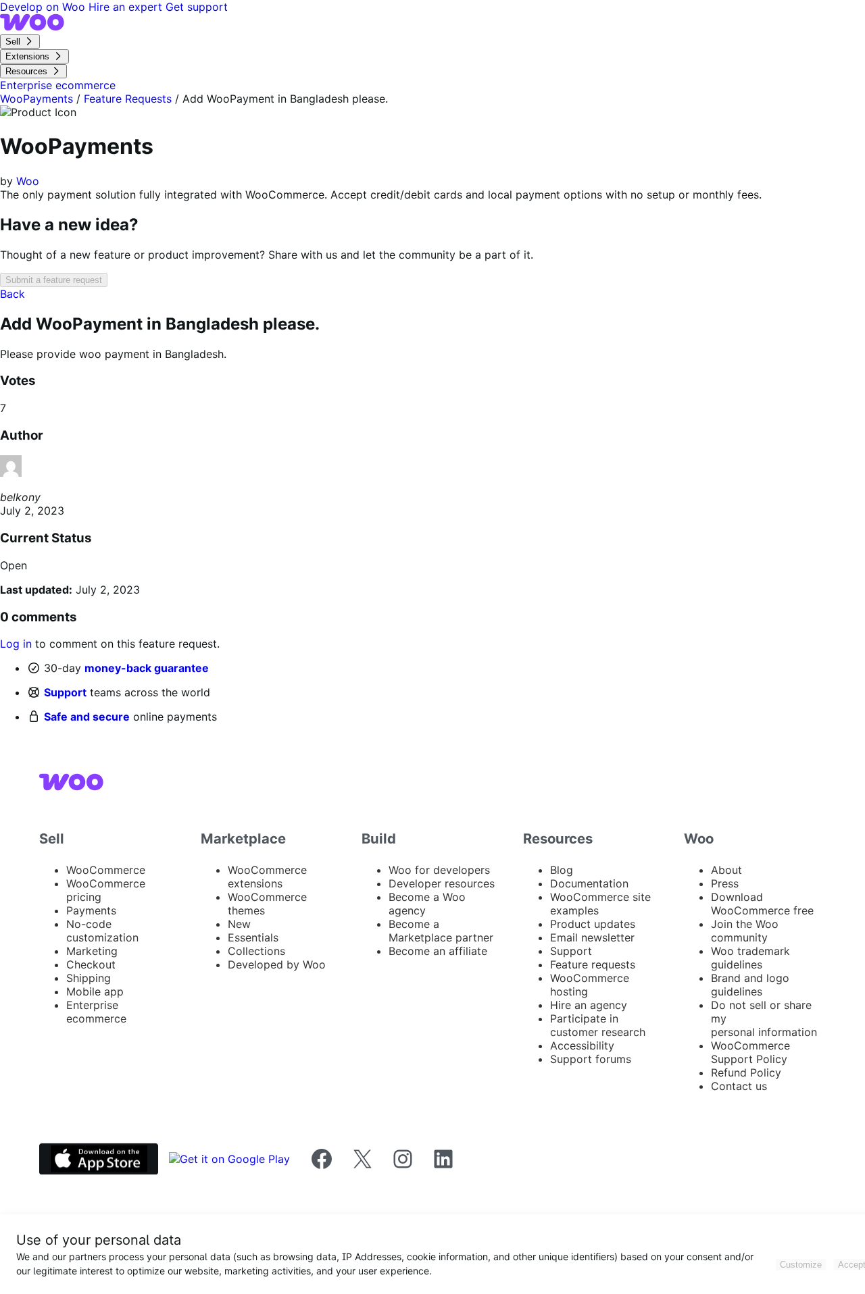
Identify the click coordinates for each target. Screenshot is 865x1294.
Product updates (592, 924)
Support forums (590, 1059)
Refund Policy (746, 1072)
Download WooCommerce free (762, 903)
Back (12, 294)
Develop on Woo (44, 7)
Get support (197, 7)
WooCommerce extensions (267, 876)
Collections (256, 951)
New (239, 924)
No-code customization (102, 930)
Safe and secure (87, 716)
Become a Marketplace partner (441, 930)
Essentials (253, 937)
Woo (27, 181)
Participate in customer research (597, 1025)
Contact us (739, 1086)
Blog (561, 870)
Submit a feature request (53, 280)
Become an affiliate (438, 951)
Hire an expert (127, 7)
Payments (91, 910)
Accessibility (582, 1045)
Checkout (91, 964)
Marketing (92, 951)
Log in (16, 643)
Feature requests (592, 964)
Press (725, 883)
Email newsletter (592, 937)
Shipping (88, 978)
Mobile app (95, 991)
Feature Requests (128, 98)
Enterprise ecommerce (96, 1011)
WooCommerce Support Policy (750, 1052)
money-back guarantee (146, 668)
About (726, 870)
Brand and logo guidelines (750, 984)
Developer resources (442, 883)
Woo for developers (439, 870)
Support (65, 692)
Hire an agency (588, 1005)
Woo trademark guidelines (750, 957)
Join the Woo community (744, 930)
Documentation (589, 883)
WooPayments (36, 98)
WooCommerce (105, 870)
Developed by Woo (277, 964)
